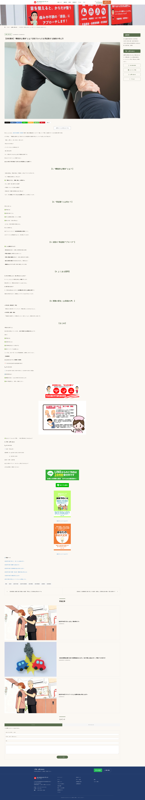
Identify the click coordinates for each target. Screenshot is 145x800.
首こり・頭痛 (78, 779)
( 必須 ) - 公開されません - (11, 736)
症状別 (70, 2)
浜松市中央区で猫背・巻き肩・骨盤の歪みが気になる (16, 572)
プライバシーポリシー (81, 797)
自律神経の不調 (78, 781)
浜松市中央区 (15, 583)
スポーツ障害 (96, 781)
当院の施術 (59, 785)
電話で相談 (108, 770)
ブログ (84, 2)
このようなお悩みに (60, 783)
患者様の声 (74, 2)
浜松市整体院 (37, 583)
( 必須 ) (11, 732)
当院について (59, 2)
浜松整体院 (49, 583)
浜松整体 (43, 583)
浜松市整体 (31, 583)
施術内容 (65, 2)
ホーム (58, 779)
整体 (6, 583)
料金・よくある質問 (60, 787)
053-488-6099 (99, 2)
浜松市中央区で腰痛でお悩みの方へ (12, 564)
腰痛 (94, 779)
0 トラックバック (91, 724)
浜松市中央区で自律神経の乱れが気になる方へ (14, 568)
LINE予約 (99, 770)
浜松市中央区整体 (23, 583)
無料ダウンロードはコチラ (62, 554)
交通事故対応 (78, 783)
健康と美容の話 (8, 34)
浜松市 (10, 583)
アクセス (79, 2)
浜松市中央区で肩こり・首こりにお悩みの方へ (14, 561)
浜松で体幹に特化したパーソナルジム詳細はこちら (15, 579)
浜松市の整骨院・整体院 (18, 132)
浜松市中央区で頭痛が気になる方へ (12, 575)
